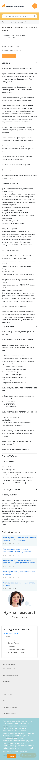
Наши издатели (7, 694)
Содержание (8, 326)
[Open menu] (34, 6)
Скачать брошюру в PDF (12, 50)
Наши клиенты (7, 688)
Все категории (10, 633)
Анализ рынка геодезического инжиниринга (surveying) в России (17, 550)
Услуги (8, 637)
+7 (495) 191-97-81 (9, 669)
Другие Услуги (13, 643)
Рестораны (11, 646)
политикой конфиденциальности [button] (15, 751)
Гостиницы (12, 640)
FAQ (4, 701)
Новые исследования (9, 713)
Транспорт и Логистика (16, 649)
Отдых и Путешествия (16, 652)
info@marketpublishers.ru (10, 675)
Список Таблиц (9, 456)
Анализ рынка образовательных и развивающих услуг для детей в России (19, 561)
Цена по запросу (9, 56)
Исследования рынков (10, 707)
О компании (6, 681)
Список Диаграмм (11, 489)
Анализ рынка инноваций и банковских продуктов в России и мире (19, 539)
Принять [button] (11, 756)
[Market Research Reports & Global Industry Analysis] (13, 6)
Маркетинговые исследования (6, 22)
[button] (4, 756)
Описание (7, 63)
